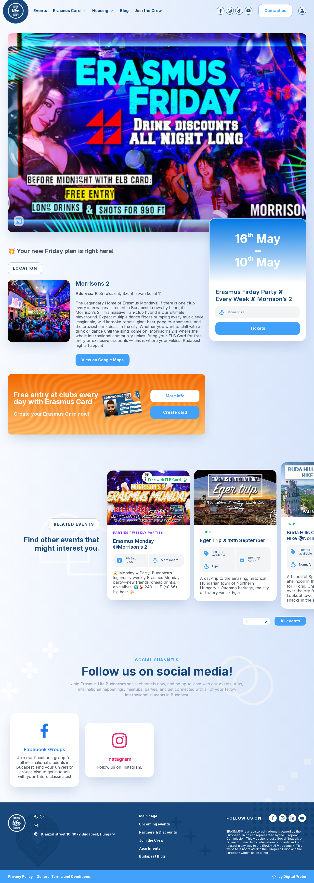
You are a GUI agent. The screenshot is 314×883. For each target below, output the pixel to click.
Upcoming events (154, 824)
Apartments (150, 848)
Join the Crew (151, 840)
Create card (175, 412)
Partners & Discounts (158, 832)
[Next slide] (265, 621)
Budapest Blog (152, 856)
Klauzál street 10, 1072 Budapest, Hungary (78, 834)
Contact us (275, 10)
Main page (148, 816)
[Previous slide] (247, 621)
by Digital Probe (292, 876)
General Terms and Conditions (63, 877)
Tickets (257, 328)
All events (290, 620)
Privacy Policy (20, 877)
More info (175, 395)
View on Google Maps (102, 359)
